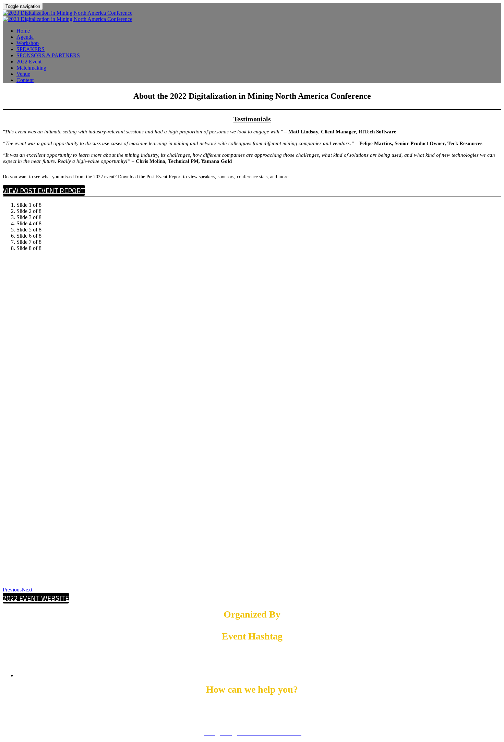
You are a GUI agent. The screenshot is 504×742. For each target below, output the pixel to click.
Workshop (27, 43)
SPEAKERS (30, 49)
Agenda (25, 37)
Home (23, 31)
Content (25, 80)
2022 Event (28, 61)
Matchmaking (31, 68)
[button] (44, 190)
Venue (23, 74)
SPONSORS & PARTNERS (48, 55)
